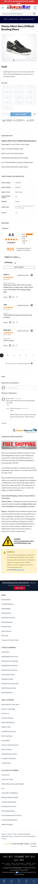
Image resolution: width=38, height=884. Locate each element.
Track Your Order (7, 779)
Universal (18, 182)
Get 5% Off (20, 588)
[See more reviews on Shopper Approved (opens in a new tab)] (17, 297)
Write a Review (19, 267)
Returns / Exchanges (8, 709)
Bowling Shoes (6, 613)
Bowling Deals (6, 626)
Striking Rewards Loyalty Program (12, 784)
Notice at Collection (8, 872)
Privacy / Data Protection (9, 745)
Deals (34, 863)
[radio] (28, 234)
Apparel (28, 863)
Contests (24, 864)
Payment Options (7, 718)
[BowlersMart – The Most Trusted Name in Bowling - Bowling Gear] (19, 8)
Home (5, 19)
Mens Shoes (18, 192)
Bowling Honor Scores (8, 806)
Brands (31, 864)
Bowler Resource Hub (8, 688)
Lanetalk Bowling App (8, 802)
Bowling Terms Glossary (9, 670)
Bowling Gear (13, 19)
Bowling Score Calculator (9, 661)
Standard (18, 187)
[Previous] (28, 58)
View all (3, 423)
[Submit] (34, 13)
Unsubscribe (17, 836)
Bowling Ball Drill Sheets (9, 665)
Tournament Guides (8, 674)
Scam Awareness (7, 736)
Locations (8, 864)
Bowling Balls (5, 599)
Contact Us (5, 713)
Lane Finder (5, 652)
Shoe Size (4, 83)
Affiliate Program (7, 824)
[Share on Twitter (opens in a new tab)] (13, 297)
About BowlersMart (8, 811)
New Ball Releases (7, 604)
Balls (3, 863)
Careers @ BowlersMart (9, 820)
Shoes (13, 863)
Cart (2, 788)
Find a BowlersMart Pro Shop (11, 815)
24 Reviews (13, 243)
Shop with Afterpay (7, 722)
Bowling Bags (5, 608)
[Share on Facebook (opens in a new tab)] (10, 297)
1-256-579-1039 (11, 834)
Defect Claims (6, 727)
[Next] (33, 58)
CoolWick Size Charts (8, 731)
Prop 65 (3, 838)
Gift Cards (4, 635)
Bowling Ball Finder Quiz (9, 656)
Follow (8, 405)
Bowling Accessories (8, 617)
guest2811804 (10, 398)
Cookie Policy (6, 763)
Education (16, 864)
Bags (8, 863)
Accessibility (5, 740)
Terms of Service (6, 749)
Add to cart (20, 114)
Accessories (20, 863)
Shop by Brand (6, 631)
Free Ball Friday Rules (8, 758)
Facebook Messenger (23, 834)
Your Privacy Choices (25, 872)
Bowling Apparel (7, 622)
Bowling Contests (7, 679)
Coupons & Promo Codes (9, 640)
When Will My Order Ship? (10, 704)
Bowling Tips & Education (10, 683)
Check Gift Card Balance (9, 793)
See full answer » (30, 416)
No (16, 196)
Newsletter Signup (7, 836)
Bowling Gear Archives (26, 19)
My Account (5, 775)
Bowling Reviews (7, 692)
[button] (2, 7)
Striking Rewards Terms (9, 754)
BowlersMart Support (15, 408)
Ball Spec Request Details (9, 797)
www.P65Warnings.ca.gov (15, 570)
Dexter (17, 201)
